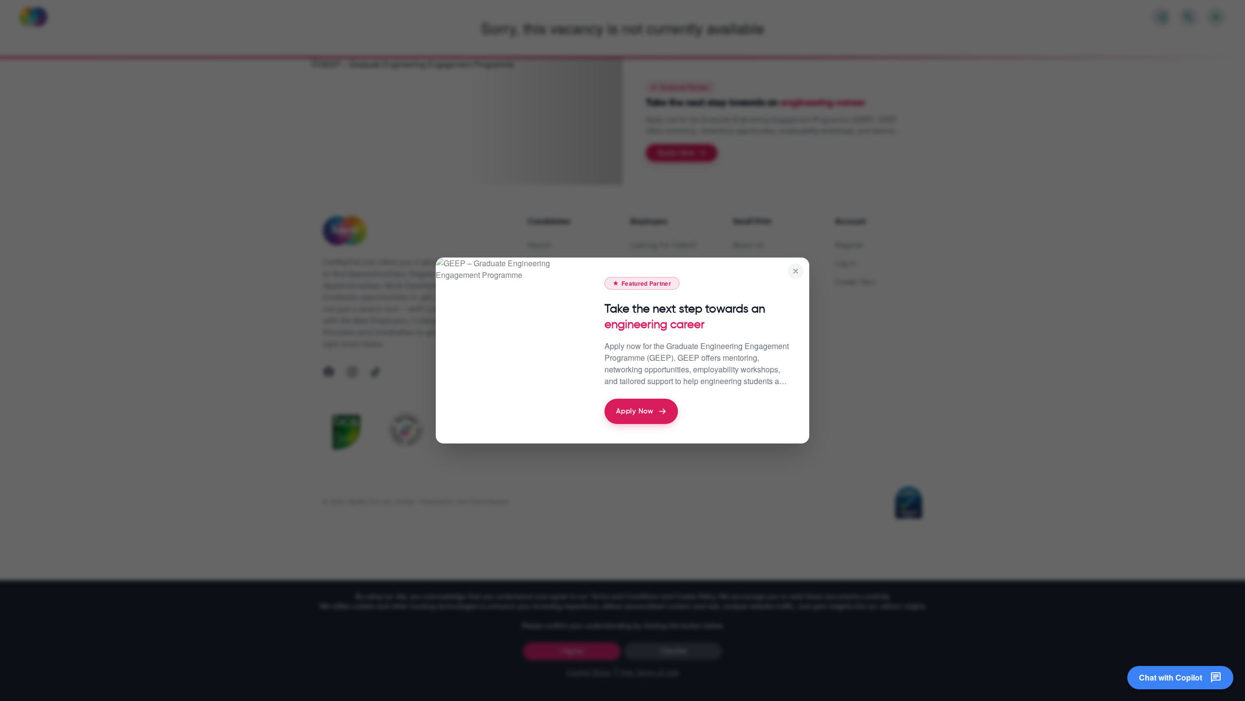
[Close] (795, 271)
